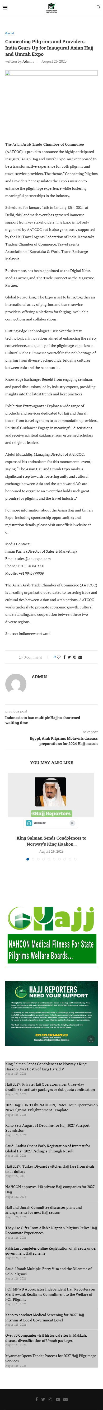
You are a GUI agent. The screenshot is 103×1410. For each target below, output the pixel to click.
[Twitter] (43, 1399)
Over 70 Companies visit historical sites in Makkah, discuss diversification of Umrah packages (46, 1338)
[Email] (65, 1399)
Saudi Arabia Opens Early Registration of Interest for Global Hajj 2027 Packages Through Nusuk (47, 1148)
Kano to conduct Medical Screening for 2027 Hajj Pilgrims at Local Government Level (44, 1317)
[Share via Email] (80, 657)
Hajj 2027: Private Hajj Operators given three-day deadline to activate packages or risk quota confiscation (50, 1087)
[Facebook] (36, 1399)
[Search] (98, 7)
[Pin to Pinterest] (74, 657)
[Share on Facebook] (64, 657)
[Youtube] (58, 1399)
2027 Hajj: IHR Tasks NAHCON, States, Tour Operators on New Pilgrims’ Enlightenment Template (51, 1107)
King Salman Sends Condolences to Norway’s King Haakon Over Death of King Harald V (45, 1066)
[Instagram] (50, 1399)
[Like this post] (58, 657)
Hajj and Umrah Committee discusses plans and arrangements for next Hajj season (43, 1210)
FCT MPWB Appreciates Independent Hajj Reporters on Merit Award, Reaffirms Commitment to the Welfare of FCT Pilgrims (50, 1294)
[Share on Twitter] (69, 657)
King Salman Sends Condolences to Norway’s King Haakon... (51, 840)
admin (28, 61)
